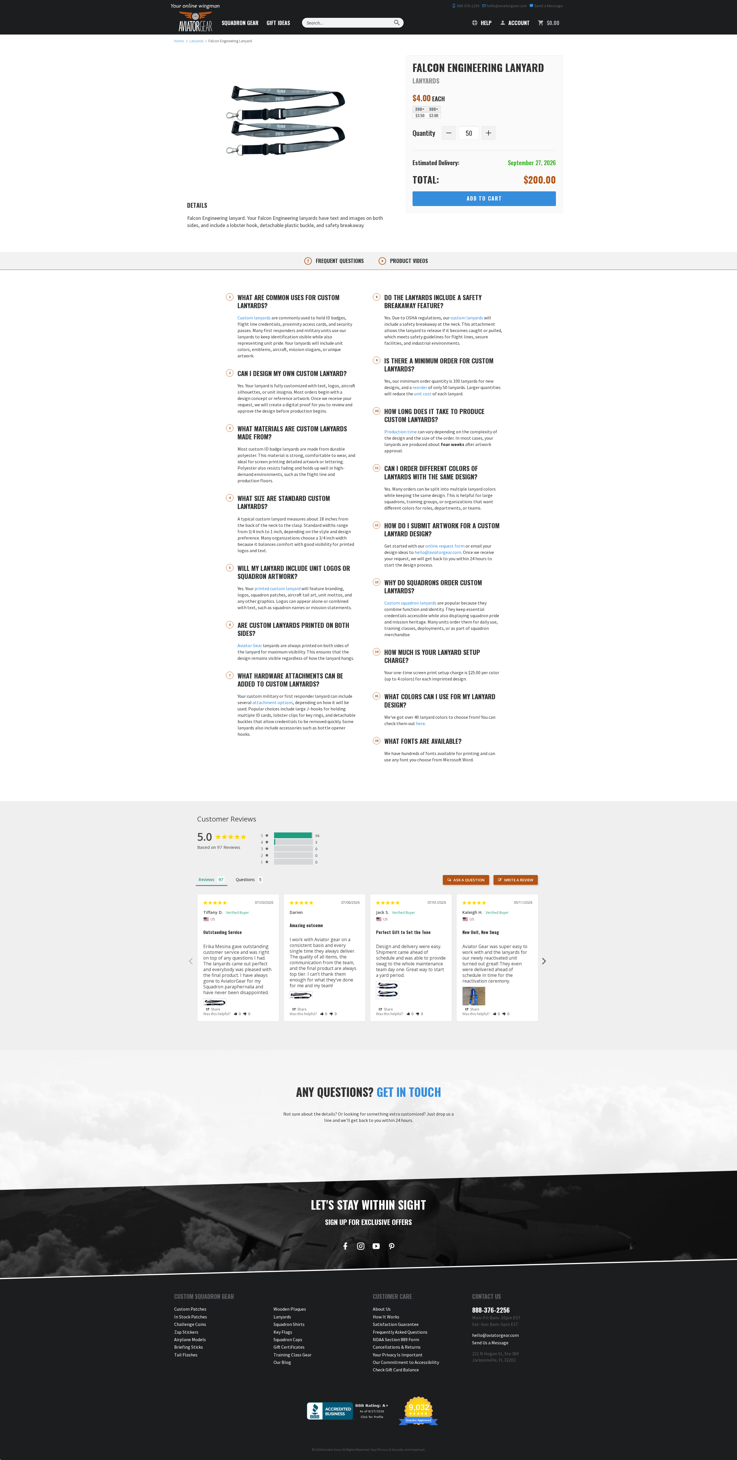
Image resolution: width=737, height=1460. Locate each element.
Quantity (424, 133)
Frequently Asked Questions (400, 1332)
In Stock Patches (190, 1317)
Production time (400, 431)
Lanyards (282, 1317)
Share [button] (215, 1009)
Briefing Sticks (188, 1347)
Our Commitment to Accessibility (406, 1362)
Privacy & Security (390, 1449)
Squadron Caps (287, 1339)
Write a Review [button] (518, 880)
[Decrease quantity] (449, 133)
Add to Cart (484, 198)
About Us (382, 1309)
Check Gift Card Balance (396, 1370)
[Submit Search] (397, 23)
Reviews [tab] (206, 879)
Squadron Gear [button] (240, 22)
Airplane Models (190, 1339)
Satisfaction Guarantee (396, 1324)
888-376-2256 (467, 5)
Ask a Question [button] (469, 880)
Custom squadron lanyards (410, 603)
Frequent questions (339, 260)
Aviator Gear (250, 645)
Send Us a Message (490, 1342)
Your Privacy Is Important (398, 1355)
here (420, 723)
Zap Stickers (186, 1332)
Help (485, 22)
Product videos (408, 260)
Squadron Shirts (289, 1324)
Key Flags (282, 1332)
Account (518, 22)
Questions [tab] (245, 879)
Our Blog (282, 1362)
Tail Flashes (185, 1355)
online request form (445, 546)
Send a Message (548, 5)
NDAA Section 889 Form (396, 1339)
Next (544, 961)
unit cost (423, 394)
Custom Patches (190, 1309)
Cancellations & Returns (397, 1347)
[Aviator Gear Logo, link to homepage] (195, 22)
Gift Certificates (289, 1347)
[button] (237, 1013)
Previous (190, 961)
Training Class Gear (292, 1355)
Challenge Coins (190, 1324)
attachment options (272, 702)
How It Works (386, 1317)
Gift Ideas (278, 22)
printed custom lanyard (277, 588)
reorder (420, 387)
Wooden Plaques (289, 1309)
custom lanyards (467, 318)
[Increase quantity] (488, 133)
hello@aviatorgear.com (506, 5)
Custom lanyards (254, 318)
